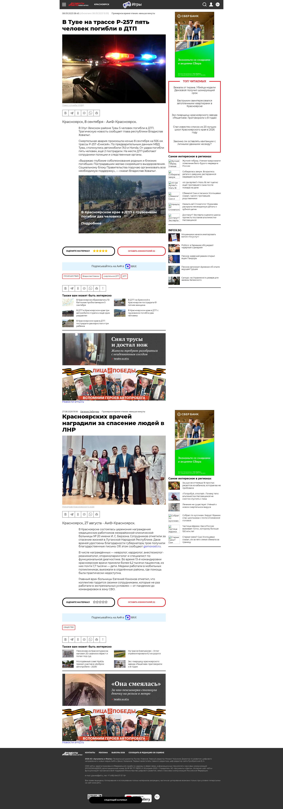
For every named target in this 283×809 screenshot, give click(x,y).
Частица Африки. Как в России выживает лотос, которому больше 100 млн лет (200, 529)
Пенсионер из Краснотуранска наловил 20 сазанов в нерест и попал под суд (92, 653)
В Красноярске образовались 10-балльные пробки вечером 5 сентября (93, 302)
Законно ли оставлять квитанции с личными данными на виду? (194, 143)
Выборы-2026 (118, 753)
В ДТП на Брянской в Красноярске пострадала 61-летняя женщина (142, 302)
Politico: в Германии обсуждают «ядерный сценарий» (197, 246)
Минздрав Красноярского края (78, 506)
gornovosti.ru (152, 546)
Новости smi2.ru (73, 401)
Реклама (103, 753)
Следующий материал (115, 800)
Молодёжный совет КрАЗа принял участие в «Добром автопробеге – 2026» (90, 664)
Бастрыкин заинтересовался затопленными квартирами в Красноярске (194, 103)
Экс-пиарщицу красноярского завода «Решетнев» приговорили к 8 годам (194, 116)
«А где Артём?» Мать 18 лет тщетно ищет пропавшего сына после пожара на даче (200, 185)
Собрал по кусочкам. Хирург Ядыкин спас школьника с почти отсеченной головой (201, 518)
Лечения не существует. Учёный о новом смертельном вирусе (199, 505)
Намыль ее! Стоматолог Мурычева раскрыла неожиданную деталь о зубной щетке (200, 206)
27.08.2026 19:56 (70, 411)
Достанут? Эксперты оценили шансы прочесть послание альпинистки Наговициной (201, 217)
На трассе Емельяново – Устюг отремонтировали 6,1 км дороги (144, 652)
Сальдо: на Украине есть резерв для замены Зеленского (199, 279)
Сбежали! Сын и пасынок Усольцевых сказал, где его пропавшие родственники (201, 196)
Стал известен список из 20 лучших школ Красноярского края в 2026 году (194, 130)
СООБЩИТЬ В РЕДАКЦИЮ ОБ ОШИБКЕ (146, 753)
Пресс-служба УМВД (73, 105)
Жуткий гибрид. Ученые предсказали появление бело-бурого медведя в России (201, 163)
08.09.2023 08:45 (70, 13)
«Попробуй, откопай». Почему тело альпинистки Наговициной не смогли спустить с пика (200, 496)
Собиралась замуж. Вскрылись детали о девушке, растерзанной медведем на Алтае (199, 174)
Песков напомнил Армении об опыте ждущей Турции (200, 268)
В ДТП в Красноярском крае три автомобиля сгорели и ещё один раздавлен (93, 313)
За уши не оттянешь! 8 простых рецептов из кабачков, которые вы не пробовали (201, 485)
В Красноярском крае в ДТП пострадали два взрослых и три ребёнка (92, 323)
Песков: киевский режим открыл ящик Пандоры (198, 257)
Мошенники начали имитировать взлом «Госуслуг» (198, 235)
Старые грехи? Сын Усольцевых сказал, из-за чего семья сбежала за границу (200, 539)
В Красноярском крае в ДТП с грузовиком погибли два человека (119, 214)
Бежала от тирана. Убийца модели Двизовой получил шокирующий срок (195, 90)
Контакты (90, 753)
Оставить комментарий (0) (141, 251)
